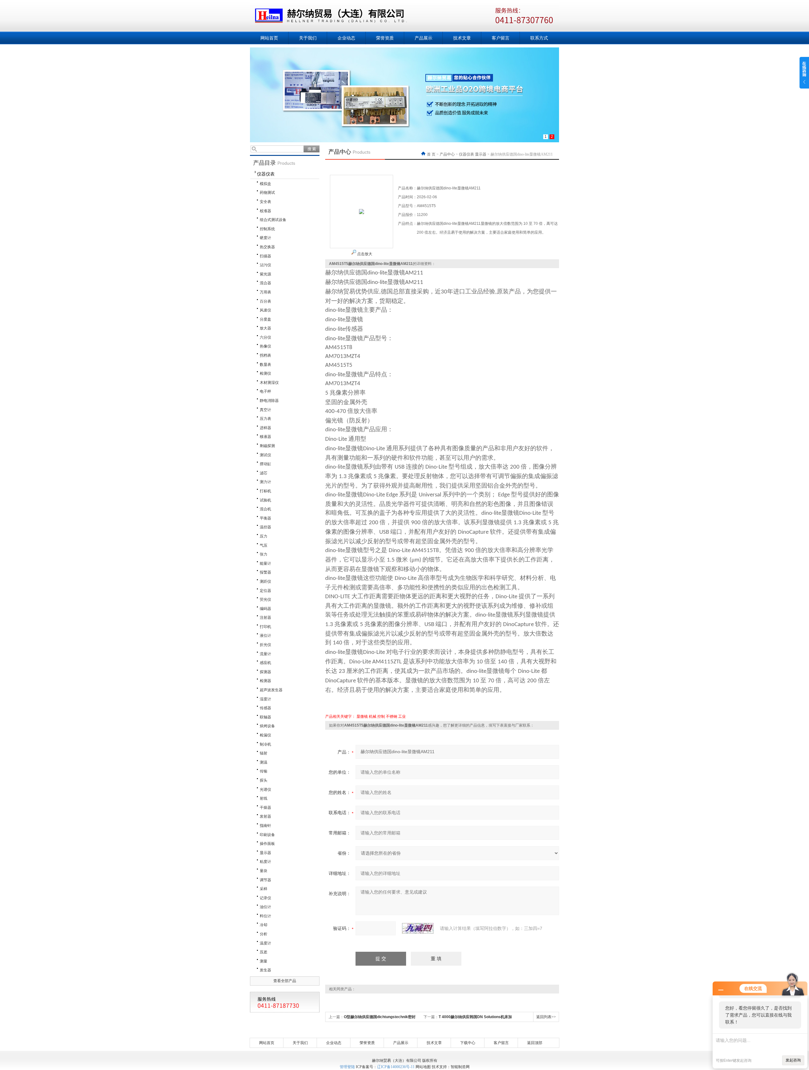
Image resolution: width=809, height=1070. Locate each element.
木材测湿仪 (269, 382)
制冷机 (265, 744)
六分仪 (265, 337)
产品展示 (423, 37)
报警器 (265, 572)
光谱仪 (265, 789)
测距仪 (265, 581)
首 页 (431, 154)
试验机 (265, 500)
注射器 (265, 617)
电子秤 (265, 391)
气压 (263, 545)
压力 (263, 536)
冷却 (263, 925)
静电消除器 (269, 400)
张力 (263, 554)
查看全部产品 (284, 981)
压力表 (265, 418)
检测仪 (265, 373)
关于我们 (308, 37)
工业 (402, 716)
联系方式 (539, 37)
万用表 (265, 292)
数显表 (265, 364)
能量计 (265, 563)
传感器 (265, 708)
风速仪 (265, 310)
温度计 (265, 943)
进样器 (265, 428)
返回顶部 (534, 1043)
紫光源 (265, 274)
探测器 (265, 672)
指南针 (265, 825)
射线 (263, 798)
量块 (263, 871)
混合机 (265, 509)
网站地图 (423, 1067)
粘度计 (265, 861)
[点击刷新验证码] (418, 928)
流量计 (265, 654)
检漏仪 (265, 735)
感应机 (265, 663)
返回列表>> (546, 1017)
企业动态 (346, 37)
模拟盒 (265, 183)
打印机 (265, 626)
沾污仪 (265, 265)
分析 (263, 934)
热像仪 (265, 346)
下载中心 (467, 1043)
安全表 (265, 202)
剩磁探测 (267, 446)
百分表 (265, 301)
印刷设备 (267, 835)
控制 (381, 716)
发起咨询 (793, 1060)
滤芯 (263, 473)
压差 (263, 952)
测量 (263, 961)
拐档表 (265, 355)
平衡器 (265, 518)
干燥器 (265, 807)
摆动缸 (265, 464)
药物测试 (267, 192)
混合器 (265, 283)
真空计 (265, 410)
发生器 (265, 970)
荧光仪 (265, 599)
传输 (263, 771)
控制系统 (267, 229)
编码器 (265, 608)
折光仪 (265, 645)
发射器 (265, 816)
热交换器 (267, 247)
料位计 (265, 916)
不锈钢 (391, 716)
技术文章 (462, 37)
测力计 (265, 482)
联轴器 (265, 717)
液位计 (265, 635)
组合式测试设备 (273, 220)
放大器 (265, 328)
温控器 (265, 527)
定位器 (265, 590)
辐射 (263, 753)
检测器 (265, 681)
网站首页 (269, 37)
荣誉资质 (385, 37)
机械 (372, 716)
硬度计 (265, 238)
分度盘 (265, 319)
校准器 (265, 211)
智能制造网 (460, 1067)
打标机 (265, 491)
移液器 (265, 436)
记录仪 (265, 898)
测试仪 (265, 455)
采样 (263, 889)
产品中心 (447, 154)
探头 (263, 780)
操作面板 (267, 843)
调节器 (265, 880)
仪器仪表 (266, 173)
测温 (263, 762)
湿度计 (265, 699)
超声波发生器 (271, 690)
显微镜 (362, 716)
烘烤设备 (267, 726)
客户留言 (500, 37)
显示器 (265, 853)
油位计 (265, 907)
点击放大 (364, 254)
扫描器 (265, 256)
